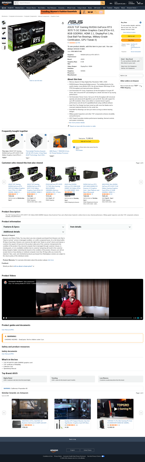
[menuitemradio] (138, 318)
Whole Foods (71, 8)
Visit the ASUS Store (74, 24)
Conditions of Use (48, 456)
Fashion (109, 8)
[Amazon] (6, 2)
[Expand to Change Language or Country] (78, 450)
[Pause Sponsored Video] (45, 413)
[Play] (3, 318)
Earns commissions (29, 281)
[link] (36, 141)
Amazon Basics (31, 8)
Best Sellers (41, 8)
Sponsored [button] (4, 395)
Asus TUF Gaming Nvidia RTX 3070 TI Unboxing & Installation (27, 283)
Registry (116, 8)
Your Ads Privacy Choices (94, 456)
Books (90, 8)
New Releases (51, 8)
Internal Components (43, 16)
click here (51, 260)
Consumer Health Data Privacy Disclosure (74, 456)
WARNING (7, 388)
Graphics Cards (55, 16)
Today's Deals (81, 8)
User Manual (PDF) (8, 330)
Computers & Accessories (16, 16)
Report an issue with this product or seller (83, 126)
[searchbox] (59, 3)
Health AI (10, 8)
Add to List (123, 75)
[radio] (4, 23)
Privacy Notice (58, 456)
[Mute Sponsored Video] (45, 417)
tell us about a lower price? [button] (23, 266)
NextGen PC (134, 44)
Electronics (5, 16)
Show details (79, 150)
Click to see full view (36, 80)
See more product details (77, 122)
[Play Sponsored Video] (72, 409)
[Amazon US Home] (54, 451)
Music (123, 8)
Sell (104, 8)
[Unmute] (141, 318)
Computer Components (30, 16)
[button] (4, 8)
